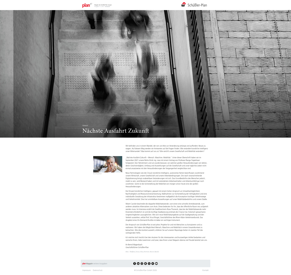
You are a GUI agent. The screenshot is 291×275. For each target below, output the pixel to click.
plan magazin (194, 4)
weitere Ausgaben (100, 263)
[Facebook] (134, 263)
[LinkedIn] (138, 263)
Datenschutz (97, 270)
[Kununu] (145, 263)
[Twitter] (149, 263)
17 (91, 3)
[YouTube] (156, 263)
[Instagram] (141, 263)
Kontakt (205, 270)
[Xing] (152, 263)
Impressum (86, 270)
